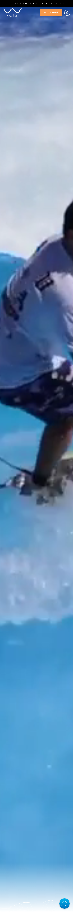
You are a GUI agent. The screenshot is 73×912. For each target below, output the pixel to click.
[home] (20, 12)
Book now (51, 12)
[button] (67, 12)
